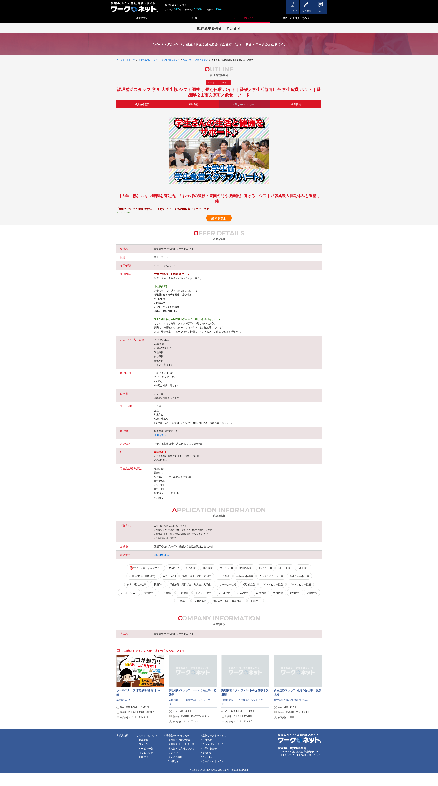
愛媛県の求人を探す (148, 59)
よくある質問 (146, 752)
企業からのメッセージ (245, 104)
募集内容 (193, 104)
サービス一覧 (146, 748)
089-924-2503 (161, 554)
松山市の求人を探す (170, 59)
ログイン (143, 744)
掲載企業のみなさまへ (178, 735)
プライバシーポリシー (214, 744)
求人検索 (123, 735)
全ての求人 (142, 18)
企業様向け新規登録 (179, 739)
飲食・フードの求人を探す (195, 59)
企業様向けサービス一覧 (181, 744)
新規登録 (143, 739)
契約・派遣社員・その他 (296, 18)
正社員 (193, 18)
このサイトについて (147, 735)
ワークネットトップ (125, 59)
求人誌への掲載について (181, 748)
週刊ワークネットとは (214, 735)
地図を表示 (160, 435)
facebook (207, 752)
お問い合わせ (209, 748)
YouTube (207, 757)
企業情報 (296, 104)
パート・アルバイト (244, 18)
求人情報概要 (142, 104)
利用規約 (143, 757)
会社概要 (207, 739)
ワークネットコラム (213, 761)
